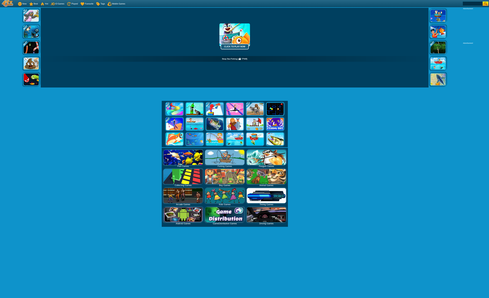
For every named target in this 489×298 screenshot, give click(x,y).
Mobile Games (118, 4)
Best (36, 4)
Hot (46, 4)
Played (74, 4)
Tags (103, 4)
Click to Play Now (234, 46)
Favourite (89, 4)
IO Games (59, 4)
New (24, 4)
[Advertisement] (11, 46)
